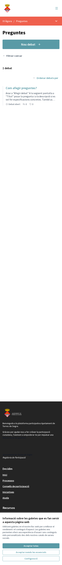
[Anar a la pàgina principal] (24, 8)
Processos (8, 480)
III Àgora (7, 21)
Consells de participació (16, 486)
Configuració (31, 558)
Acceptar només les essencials (31, 552)
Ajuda (6, 497)
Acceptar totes (31, 545)
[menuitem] (31, 474)
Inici (5, 474)
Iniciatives (8, 492)
